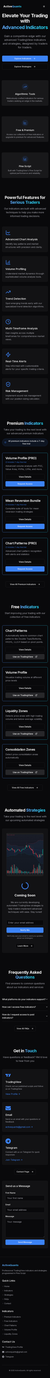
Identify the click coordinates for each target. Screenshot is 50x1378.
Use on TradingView (23, 656)
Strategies (8, 1295)
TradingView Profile (14, 1347)
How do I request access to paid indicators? (18, 1016)
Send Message (25, 1242)
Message (9, 1216)
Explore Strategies (22, 66)
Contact (7, 1303)
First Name (10, 1193)
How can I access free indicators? (19, 1007)
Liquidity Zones (11, 1334)
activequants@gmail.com (17, 1127)
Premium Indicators (12, 1317)
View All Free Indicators (23, 787)
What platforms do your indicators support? (24, 999)
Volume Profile (10, 1330)
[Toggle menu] (44, 6)
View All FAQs (23, 1028)
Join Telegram (12, 1159)
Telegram (9, 1357)
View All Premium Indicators (23, 584)
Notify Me (25, 930)
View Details (25, 476)
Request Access (25, 484)
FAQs (6, 1299)
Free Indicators (10, 1321)
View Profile (11, 1094)
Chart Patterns (10, 1325)
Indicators (8, 1290)
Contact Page (23, 1172)
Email (7, 1204)
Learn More (23, 946)
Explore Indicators (23, 58)
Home (6, 1286)
